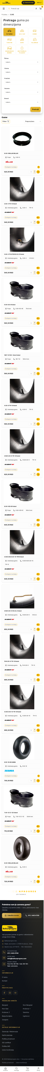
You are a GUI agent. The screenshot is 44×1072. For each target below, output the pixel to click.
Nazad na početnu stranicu (21, 553)
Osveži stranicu (11, 547)
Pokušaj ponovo (31, 547)
